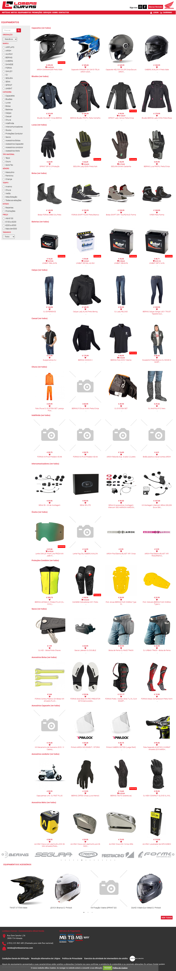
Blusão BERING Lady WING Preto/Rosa (157, 118)
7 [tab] (86, 860)
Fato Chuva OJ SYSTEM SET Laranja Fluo (49, 409)
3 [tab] (69, 860)
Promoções (10, 211)
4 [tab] (73, 860)
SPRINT (9, 85)
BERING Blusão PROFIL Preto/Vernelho (85, 118)
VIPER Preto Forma (156, 215)
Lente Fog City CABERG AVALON (85, 554)
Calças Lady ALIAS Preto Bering (85, 312)
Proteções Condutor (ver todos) (45, 560)
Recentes (9, 208)
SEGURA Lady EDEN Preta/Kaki (85, 166)
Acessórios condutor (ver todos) (45, 754)
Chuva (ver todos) (39, 367)
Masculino (10, 172)
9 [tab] (94, 860)
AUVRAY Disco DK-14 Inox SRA (121, 844)
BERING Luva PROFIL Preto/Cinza (157, 166)
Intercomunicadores (14, 127)
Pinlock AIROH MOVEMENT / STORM (85, 747)
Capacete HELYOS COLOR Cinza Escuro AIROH (121, 71)
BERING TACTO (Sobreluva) (121, 796)
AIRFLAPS (10, 47)
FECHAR (107, 968)
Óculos (8, 130)
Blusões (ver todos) (40, 76)
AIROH (8, 51)
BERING (9, 57)
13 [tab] (110, 860)
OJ (7, 75)
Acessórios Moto (13, 151)
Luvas (8, 103)
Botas (8, 106)
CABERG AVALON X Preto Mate (157, 70)
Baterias (9, 109)
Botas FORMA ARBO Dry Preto (49, 215)
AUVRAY (9, 54)
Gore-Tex (9, 165)
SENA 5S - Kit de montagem (49, 505)
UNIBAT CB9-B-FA (121, 263)
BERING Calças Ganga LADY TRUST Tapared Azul (157, 313)
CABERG (9, 61)
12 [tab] (106, 860)
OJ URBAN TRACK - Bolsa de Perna (156, 650)
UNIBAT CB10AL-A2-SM (85, 263)
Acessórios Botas (13, 140)
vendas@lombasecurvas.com (20, 948)
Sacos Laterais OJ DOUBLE (85, 650)
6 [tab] (81, 860)
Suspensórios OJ (49, 360)
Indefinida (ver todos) (41, 415)
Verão (8, 193)
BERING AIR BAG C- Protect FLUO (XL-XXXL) (49, 603)
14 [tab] (114, 860)
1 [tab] (61, 860)
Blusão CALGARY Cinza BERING (49, 118)
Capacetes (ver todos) (41, 28)
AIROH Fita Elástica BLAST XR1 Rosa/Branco (157, 555)
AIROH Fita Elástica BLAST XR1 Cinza (121, 554)
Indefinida (10, 123)
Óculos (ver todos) (40, 512)
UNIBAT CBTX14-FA (156, 263)
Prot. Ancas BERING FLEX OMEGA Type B (121, 603)
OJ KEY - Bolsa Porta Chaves (49, 650)
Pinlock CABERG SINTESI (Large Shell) (121, 747)
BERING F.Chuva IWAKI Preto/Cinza (85, 408)
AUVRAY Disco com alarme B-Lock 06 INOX (85, 845)
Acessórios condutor (14, 147)
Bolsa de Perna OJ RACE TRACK (121, 650)
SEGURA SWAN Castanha (121, 166)
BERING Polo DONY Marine (121, 360)
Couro (8, 161)
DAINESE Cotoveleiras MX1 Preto (85, 602)
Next (173, 854)
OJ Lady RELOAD (121, 312)
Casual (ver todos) (40, 318)
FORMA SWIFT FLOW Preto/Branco (85, 215)
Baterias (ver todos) (40, 222)
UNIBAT (9, 88)
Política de (120, 968)
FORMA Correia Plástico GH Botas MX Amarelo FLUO (49, 700)
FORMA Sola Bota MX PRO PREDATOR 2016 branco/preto (85, 700)
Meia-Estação (11, 197)
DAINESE (9, 64)
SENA (8, 81)
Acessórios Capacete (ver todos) (46, 705)
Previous (2, 854)
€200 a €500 (11, 225)
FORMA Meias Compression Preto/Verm (157, 699)
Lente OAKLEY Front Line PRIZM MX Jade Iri (49, 555)
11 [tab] (102, 860)
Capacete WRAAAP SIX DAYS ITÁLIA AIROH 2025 (85, 71)
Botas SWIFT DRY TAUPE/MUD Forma (121, 215)
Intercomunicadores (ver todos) (45, 464)
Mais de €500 (11, 229)
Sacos (8, 137)
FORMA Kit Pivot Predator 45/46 (49, 457)
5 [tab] (77, 860)
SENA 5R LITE (85, 505)
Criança (9, 179)
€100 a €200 (11, 222)
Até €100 (9, 218)
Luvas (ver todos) (39, 125)
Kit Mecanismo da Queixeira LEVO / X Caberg (49, 748)
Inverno (9, 186)
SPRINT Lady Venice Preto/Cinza (121, 118)
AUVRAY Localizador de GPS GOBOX (157, 844)
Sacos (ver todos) (39, 609)
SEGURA (9, 78)
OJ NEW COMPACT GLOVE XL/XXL (156, 796)
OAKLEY (9, 71)
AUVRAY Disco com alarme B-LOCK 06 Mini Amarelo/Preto (49, 845)
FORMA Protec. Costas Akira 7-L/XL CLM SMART (121, 700)
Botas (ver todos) (39, 173)
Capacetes (10, 96)
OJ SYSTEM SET (121, 408)
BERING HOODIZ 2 (85, 360)
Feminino (9, 176)
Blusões (9, 99)
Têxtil (8, 158)
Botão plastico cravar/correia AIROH (157, 457)
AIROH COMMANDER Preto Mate (49, 70)
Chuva (8, 120)
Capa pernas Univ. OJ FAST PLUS (49, 796)
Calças (8, 113)
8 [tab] (90, 860)
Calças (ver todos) (39, 270)
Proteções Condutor (14, 134)
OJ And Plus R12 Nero (156, 408)
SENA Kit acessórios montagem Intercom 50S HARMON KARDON (121, 506)
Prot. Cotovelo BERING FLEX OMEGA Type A (157, 603)
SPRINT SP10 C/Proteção (49, 166)
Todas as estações (13, 200)
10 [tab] (98, 860)
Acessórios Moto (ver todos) (44, 802)
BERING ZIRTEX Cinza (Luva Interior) (85, 796)
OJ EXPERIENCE (49, 312)
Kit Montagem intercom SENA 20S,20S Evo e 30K (157, 506)
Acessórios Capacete (14, 144)
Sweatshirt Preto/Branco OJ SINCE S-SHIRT (156, 361)
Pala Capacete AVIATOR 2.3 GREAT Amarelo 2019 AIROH (156, 748)
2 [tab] (65, 860)
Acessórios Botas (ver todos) (44, 657)
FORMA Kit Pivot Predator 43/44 (85, 457)
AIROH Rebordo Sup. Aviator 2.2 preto (121, 457)
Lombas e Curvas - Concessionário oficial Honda (23, 931)
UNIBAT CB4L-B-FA (49, 263)
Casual (8, 116)
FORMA (9, 68)
